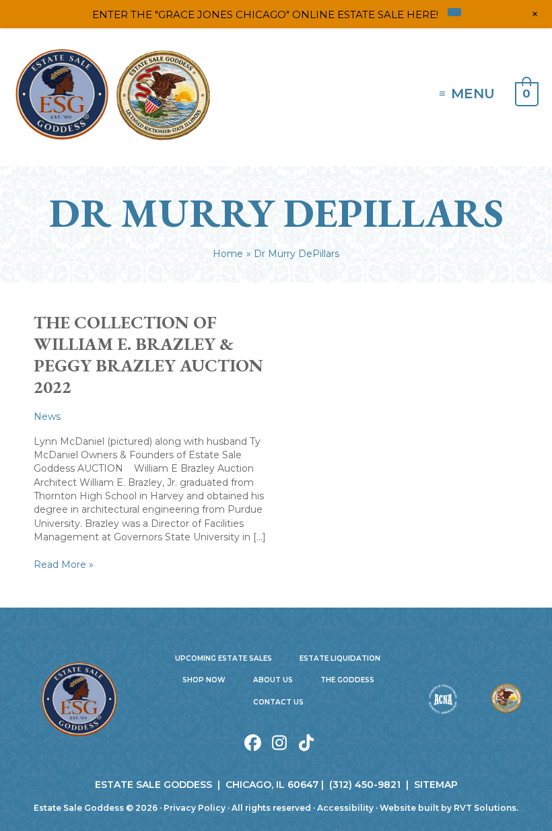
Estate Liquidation (340, 658)
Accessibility (345, 808)
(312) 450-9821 (365, 785)
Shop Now (204, 680)
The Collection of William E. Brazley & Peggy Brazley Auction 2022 (148, 354)
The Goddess (347, 680)
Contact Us (278, 702)
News (47, 416)
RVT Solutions (485, 808)
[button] (252, 742)
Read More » (64, 564)
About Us (273, 680)
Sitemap (436, 785)
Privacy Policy (195, 808)
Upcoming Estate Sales (223, 658)
